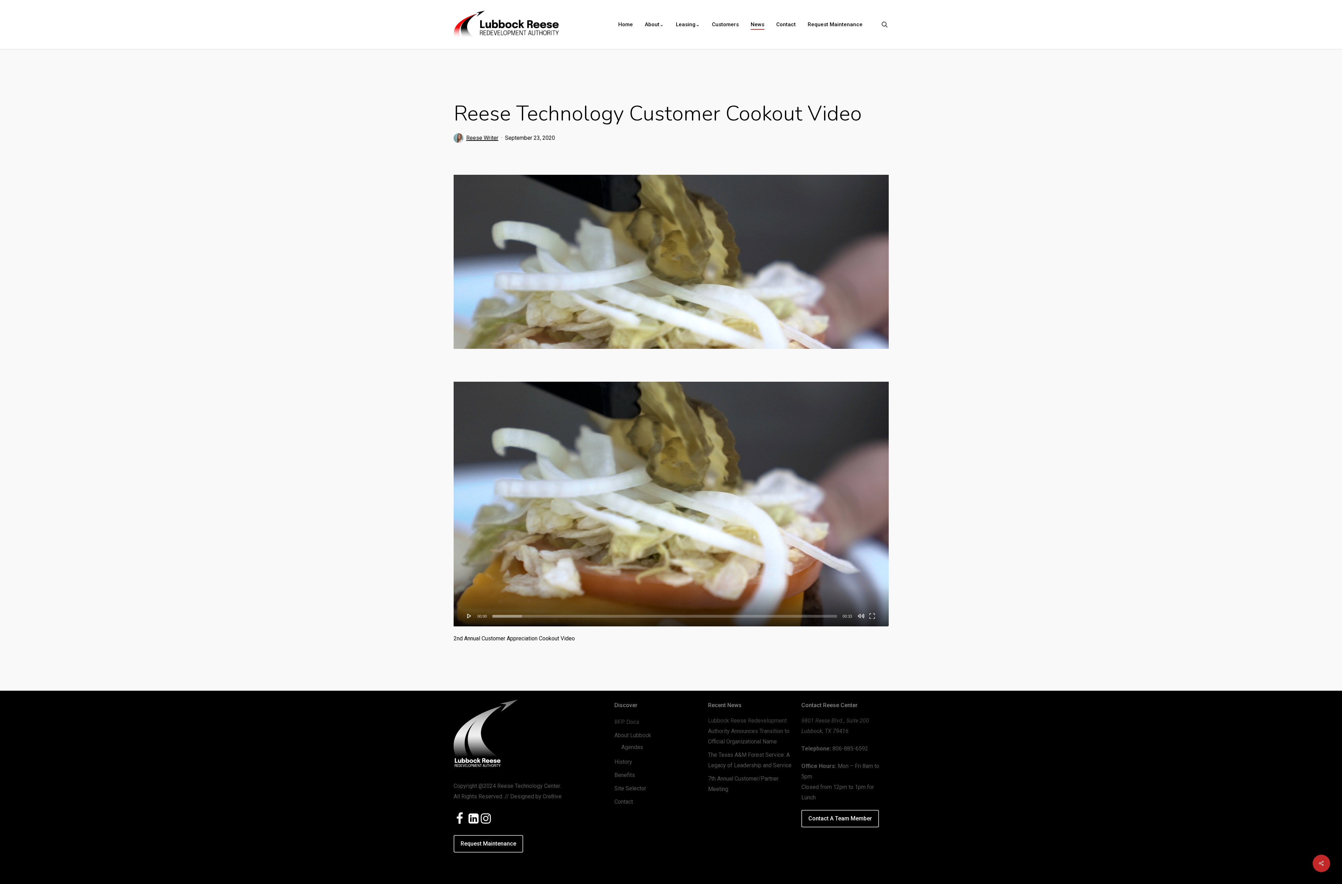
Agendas (632, 747)
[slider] (664, 616)
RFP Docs (626, 722)
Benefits (624, 775)
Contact (623, 801)
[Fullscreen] (872, 615)
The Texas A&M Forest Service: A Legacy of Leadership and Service (750, 760)
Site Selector (630, 788)
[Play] (469, 615)
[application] (671, 504)
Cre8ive (552, 796)
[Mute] (861, 615)
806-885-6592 (850, 748)
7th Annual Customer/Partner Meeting (743, 783)
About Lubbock (632, 735)
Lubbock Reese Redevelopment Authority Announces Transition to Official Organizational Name (748, 731)
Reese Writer (482, 138)
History (623, 762)
